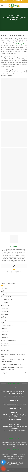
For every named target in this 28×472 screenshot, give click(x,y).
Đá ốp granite (4, 308)
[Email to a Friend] (15, 272)
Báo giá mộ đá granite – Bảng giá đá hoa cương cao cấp (13, 373)
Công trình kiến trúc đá (7, 325)
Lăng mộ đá (4, 294)
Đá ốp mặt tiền (5, 311)
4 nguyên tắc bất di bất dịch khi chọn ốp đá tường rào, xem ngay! (12, 360)
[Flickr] (22, 463)
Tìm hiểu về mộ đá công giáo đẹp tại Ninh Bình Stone (13, 355)
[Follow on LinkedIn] (16, 463)
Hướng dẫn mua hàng (7, 454)
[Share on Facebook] (10, 272)
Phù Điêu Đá (4, 288)
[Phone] (14, 266)
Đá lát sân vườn (5, 305)
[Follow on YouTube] (19, 463)
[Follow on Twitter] (11, 463)
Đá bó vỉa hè (4, 302)
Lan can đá (4, 328)
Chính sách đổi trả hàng (10, 456)
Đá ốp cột (3, 317)
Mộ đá (2, 323)
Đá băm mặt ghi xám (6, 297)
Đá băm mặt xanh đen (6, 299)
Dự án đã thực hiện (14, 15)
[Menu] (2, 5)
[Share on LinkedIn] (20, 272)
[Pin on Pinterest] (18, 272)
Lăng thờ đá (4, 334)
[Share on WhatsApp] (7, 272)
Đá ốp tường (4, 314)
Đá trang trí (4, 320)
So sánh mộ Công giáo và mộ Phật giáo (11, 364)
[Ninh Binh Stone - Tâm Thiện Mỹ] (14, 5)
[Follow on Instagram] (8, 463)
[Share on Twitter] (12, 272)
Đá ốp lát (3, 291)
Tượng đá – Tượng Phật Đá (8, 340)
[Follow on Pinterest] (14, 463)
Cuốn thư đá (4, 331)
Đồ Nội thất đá (5, 346)
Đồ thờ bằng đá (5, 337)
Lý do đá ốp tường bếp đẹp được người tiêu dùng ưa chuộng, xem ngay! (12, 368)
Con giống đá (4, 343)
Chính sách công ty (7, 442)
